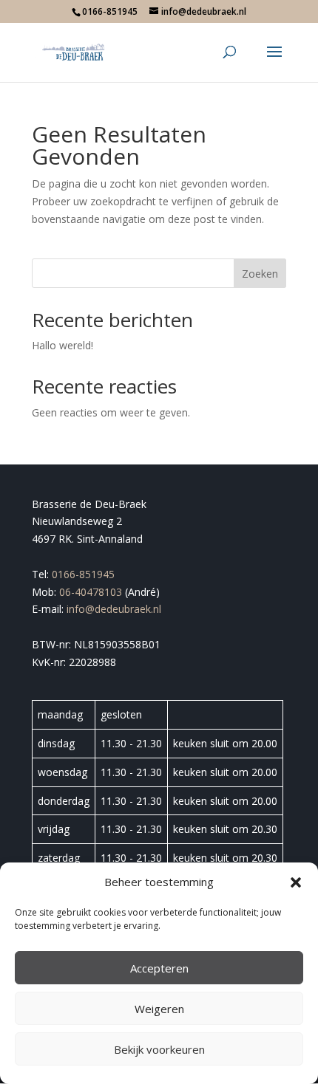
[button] (295, 882)
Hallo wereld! (62, 345)
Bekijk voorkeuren (159, 1049)
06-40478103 (90, 592)
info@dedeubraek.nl (114, 609)
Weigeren (159, 1008)
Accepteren (159, 968)
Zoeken (260, 274)
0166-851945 (83, 574)
